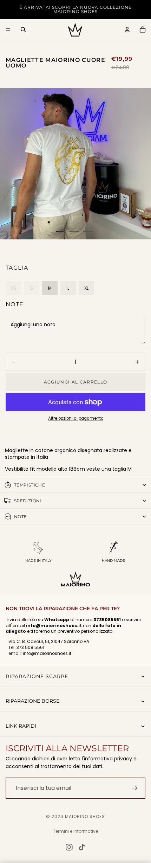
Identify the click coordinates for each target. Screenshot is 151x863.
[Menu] (8, 29)
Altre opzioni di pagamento (75, 418)
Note (15, 304)
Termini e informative (75, 831)
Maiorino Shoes (85, 816)
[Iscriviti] (134, 788)
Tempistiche (29, 485)
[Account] (127, 29)
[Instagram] (69, 847)
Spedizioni (27, 500)
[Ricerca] (23, 29)
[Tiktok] (82, 847)
